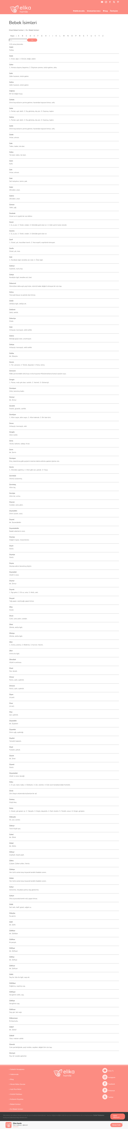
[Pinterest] (104, 1090)
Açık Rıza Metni (15, 1089)
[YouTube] (104, 1070)
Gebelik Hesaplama (17, 1069)
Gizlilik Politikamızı (98, 1115)
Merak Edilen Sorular (17, 1084)
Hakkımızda (14, 1074)
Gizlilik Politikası (16, 1094)
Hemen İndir (116, 1125)
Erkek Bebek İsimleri (16, 30)
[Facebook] (104, 1083)
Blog (12, 1079)
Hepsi (12, 36)
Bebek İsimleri (15, 1104)
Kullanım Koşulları (16, 1099)
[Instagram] (104, 1077)
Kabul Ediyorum (116, 1116)
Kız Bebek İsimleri (32, 30)
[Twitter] (104, 1096)
